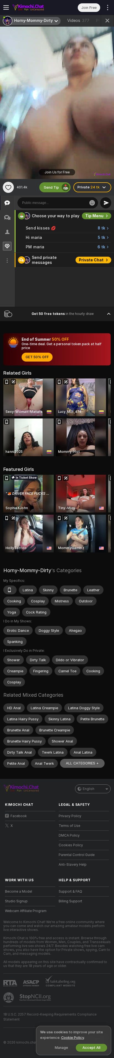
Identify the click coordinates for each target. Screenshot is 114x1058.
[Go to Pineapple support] (9, 997)
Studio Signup (16, 901)
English (88, 789)
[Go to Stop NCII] (35, 997)
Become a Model (18, 891)
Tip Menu (94, 216)
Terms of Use (69, 826)
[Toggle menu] (6, 7)
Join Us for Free (57, 172)
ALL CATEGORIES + (82, 763)
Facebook (19, 816)
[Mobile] (10, 589)
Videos (78, 20)
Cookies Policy (71, 845)
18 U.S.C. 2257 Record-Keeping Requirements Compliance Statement (50, 1016)
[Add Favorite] (8, 187)
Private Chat (91, 260)
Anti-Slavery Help (73, 865)
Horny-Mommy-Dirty (27, 570)
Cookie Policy (72, 1038)
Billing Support (70, 901)
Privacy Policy (70, 816)
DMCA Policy (69, 835)
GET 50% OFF (37, 357)
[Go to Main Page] (34, 7)
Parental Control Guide (77, 855)
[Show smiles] (92, 203)
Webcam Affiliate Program (25, 911)
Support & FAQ (70, 891)
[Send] (105, 202)
